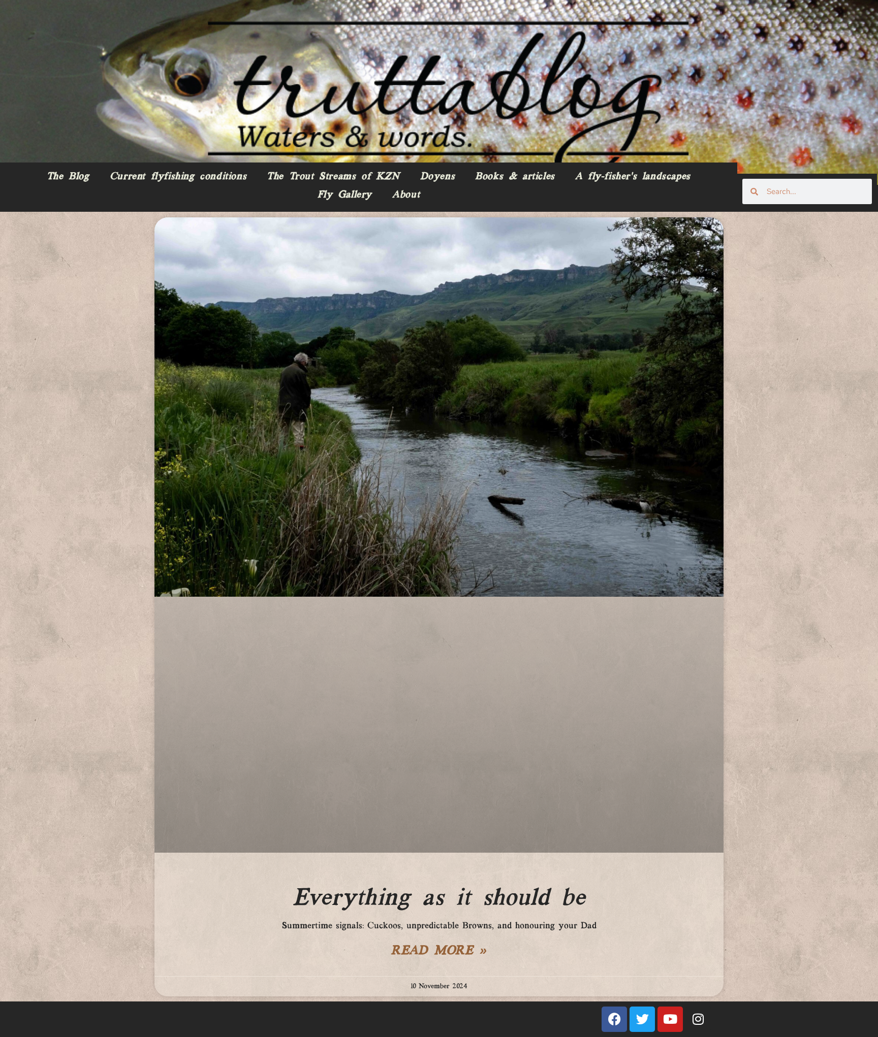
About (406, 195)
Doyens (437, 177)
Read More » (439, 951)
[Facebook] (614, 1019)
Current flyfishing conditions (178, 177)
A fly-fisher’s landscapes (633, 177)
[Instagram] (698, 1019)
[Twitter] (642, 1019)
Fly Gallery (345, 195)
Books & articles (515, 177)
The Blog (68, 177)
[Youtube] (670, 1019)
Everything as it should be (439, 898)
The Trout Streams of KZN (333, 177)
